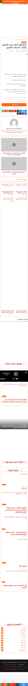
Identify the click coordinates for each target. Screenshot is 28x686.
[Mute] (17, 379)
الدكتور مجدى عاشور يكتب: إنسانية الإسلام (21, 311)
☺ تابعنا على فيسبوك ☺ (14, 462)
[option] (14, 421)
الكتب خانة (23, 635)
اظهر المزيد (14, 104)
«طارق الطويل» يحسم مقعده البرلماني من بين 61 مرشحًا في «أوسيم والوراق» (16, 509)
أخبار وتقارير (23, 630)
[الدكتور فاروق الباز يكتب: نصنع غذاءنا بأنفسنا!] (7, 186)
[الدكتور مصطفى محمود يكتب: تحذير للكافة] (21, 186)
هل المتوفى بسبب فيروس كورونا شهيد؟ (15, 586)
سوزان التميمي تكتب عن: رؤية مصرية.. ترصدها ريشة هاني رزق (14, 427)
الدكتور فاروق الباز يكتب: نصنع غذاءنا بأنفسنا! (7, 192)
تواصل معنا (23, 566)
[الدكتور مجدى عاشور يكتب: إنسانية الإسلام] (21, 253)
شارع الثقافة (23, 642)
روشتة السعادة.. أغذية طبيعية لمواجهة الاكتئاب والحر (16, 533)
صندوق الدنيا (23, 633)
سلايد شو (24, 628)
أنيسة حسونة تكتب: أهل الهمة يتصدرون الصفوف (7, 311)
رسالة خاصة (23, 647)
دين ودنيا (24, 640)
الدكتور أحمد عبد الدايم (20, 50)
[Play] (16, 374)
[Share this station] (13, 379)
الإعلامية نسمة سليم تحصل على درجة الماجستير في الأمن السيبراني (14, 400)
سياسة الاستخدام (20, 669)
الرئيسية (24, 39)
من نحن (24, 487)
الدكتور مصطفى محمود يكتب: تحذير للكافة (21, 192)
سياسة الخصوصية (12, 669)
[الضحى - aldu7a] (23, 4)
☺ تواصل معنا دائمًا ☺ (14, 364)
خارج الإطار (23, 645)
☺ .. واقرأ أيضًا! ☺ (14, 470)
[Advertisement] (14, 21)
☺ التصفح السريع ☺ (14, 624)
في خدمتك (23, 638)
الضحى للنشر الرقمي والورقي (10, 664)
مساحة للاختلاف (18, 39)
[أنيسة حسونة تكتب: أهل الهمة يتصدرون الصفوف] (7, 253)
